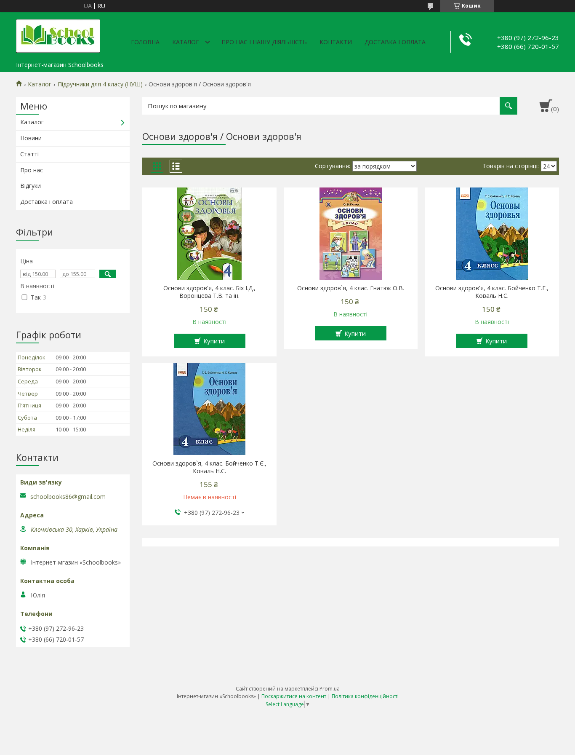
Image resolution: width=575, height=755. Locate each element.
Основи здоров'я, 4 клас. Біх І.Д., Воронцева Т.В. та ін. (209, 292)
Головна (145, 42)
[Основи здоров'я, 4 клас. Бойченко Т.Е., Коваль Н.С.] (492, 233)
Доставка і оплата (395, 42)
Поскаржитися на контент (293, 696)
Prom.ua (329, 688)
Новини (31, 138)
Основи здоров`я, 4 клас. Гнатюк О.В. (350, 288)
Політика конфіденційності (365, 696)
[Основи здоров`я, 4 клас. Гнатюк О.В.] (351, 233)
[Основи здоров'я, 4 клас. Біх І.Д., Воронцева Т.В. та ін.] (209, 233)
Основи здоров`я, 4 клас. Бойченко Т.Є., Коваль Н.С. (209, 467)
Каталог (185, 42)
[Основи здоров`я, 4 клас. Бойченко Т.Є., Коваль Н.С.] (209, 409)
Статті (29, 154)
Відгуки (30, 186)
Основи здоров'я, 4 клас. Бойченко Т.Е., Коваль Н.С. (491, 292)
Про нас (31, 170)
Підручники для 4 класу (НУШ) (100, 84)
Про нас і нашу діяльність (264, 42)
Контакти (335, 42)
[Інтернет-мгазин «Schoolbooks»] (58, 34)
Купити (214, 341)
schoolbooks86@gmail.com (68, 497)
